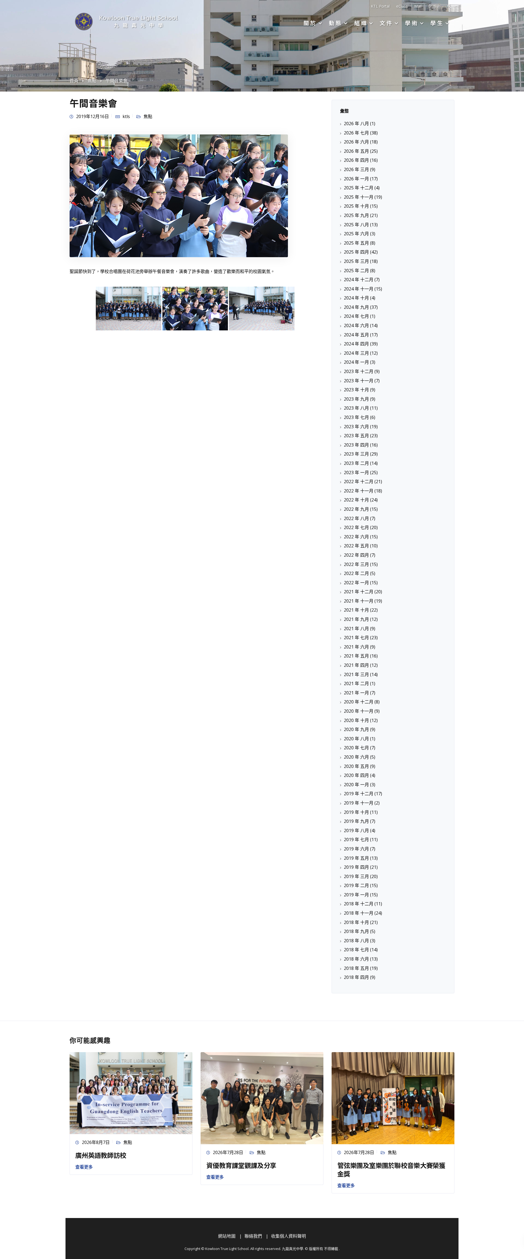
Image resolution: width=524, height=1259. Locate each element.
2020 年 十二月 (358, 702)
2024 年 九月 (356, 307)
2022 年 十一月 (358, 491)
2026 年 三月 (356, 169)
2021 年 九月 (356, 619)
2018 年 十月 (356, 922)
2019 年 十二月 (358, 794)
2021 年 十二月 (358, 592)
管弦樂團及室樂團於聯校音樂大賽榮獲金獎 (391, 1169)
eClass (402, 6)
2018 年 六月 (356, 959)
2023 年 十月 (356, 390)
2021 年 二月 (356, 683)
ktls (126, 116)
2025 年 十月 (356, 206)
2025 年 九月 (356, 215)
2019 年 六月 (356, 849)
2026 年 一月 (356, 179)
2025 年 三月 (356, 261)
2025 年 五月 (356, 243)
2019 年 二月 (356, 885)
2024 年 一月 (356, 362)
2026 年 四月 (356, 160)
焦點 (148, 116)
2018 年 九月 (356, 931)
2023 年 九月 (356, 399)
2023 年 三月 (356, 454)
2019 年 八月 (356, 830)
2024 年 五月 (356, 335)
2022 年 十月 (356, 500)
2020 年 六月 (356, 757)
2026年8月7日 (96, 1142)
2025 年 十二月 (358, 188)
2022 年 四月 (356, 555)
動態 (336, 23)
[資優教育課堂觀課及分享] (262, 1098)
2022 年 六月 (356, 537)
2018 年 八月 (356, 941)
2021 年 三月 (356, 674)
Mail (418, 6)
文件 (386, 23)
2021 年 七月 (356, 638)
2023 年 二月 (356, 463)
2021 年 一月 (356, 693)
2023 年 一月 (356, 472)
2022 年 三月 (356, 564)
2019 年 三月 (356, 876)
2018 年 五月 (356, 968)
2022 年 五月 (356, 546)
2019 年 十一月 (358, 803)
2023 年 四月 (356, 445)
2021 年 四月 (356, 665)
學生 (437, 23)
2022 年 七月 (356, 527)
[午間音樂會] (179, 195)
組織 (361, 23)
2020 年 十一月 (358, 711)
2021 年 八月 (356, 629)
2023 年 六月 (356, 427)
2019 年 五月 (356, 858)
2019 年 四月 (356, 867)
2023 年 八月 (356, 408)
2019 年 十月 (356, 812)
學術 (412, 23)
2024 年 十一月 (358, 289)
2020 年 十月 (356, 720)
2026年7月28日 (228, 1152)
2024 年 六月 (356, 325)
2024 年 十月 (356, 298)
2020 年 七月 (356, 748)
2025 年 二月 (356, 271)
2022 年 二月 (356, 573)
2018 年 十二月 (358, 904)
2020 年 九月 (356, 729)
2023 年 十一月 (358, 381)
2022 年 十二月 (358, 482)
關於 (310, 23)
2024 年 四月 (356, 344)
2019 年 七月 (356, 840)
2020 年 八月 (356, 739)
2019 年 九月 (356, 821)
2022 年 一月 (356, 583)
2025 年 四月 (356, 252)
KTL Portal (380, 6)
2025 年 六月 (356, 234)
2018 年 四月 (356, 977)
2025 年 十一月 (358, 197)
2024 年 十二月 (358, 280)
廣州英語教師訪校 (100, 1155)
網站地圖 (227, 1236)
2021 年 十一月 (358, 601)
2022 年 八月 (356, 518)
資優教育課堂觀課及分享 (241, 1165)
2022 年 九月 (356, 509)
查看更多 (84, 1167)
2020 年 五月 (356, 766)
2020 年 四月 (356, 775)
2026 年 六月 (356, 142)
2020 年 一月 (356, 785)
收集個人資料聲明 (288, 1236)
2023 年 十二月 (358, 371)
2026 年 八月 (356, 124)
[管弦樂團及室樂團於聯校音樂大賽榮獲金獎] (393, 1098)
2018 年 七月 (356, 950)
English (434, 6)
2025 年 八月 (356, 225)
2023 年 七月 (356, 417)
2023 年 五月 (356, 436)
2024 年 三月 (356, 353)
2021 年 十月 (356, 610)
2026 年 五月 (356, 151)
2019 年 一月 (356, 895)
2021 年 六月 (356, 647)
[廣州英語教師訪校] (131, 1093)
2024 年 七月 (356, 316)
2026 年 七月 (356, 133)
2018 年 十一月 (358, 913)
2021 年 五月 (356, 656)
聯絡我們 (253, 1236)
